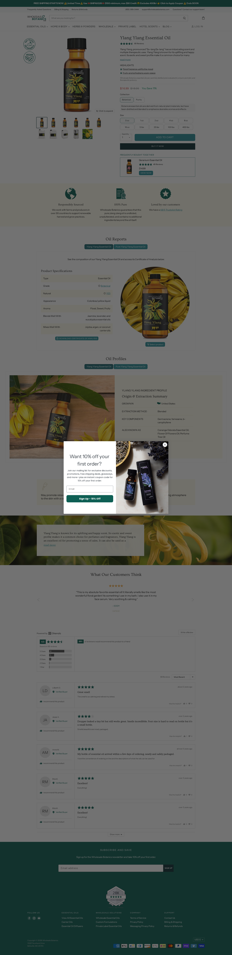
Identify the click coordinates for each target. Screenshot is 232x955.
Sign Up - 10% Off (90, 498)
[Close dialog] (165, 444)
